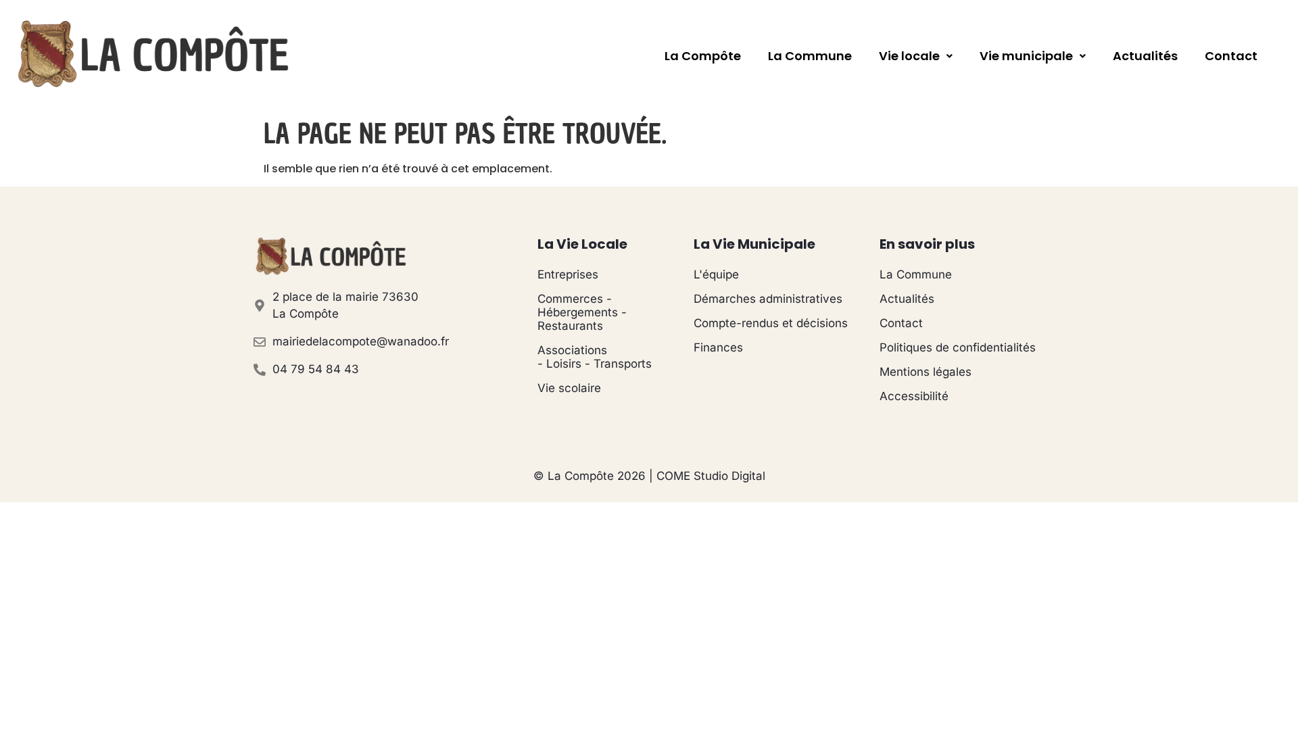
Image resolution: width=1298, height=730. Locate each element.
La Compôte (703, 55)
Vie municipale (1026, 55)
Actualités (1145, 55)
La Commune (810, 55)
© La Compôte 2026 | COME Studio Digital (649, 476)
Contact (1231, 55)
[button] (915, 56)
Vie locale (909, 55)
